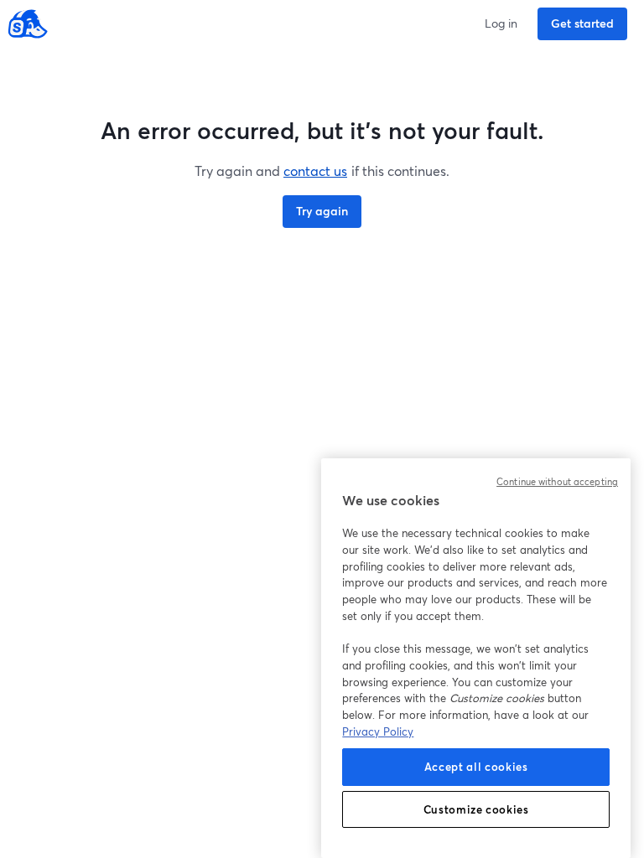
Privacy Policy (377, 731)
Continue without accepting (557, 482)
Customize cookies (476, 809)
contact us (315, 170)
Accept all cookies (476, 766)
